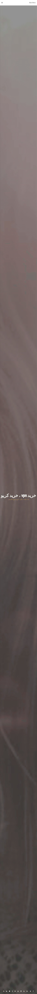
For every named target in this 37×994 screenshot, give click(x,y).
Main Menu (32, 3)
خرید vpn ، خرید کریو (18, 495)
